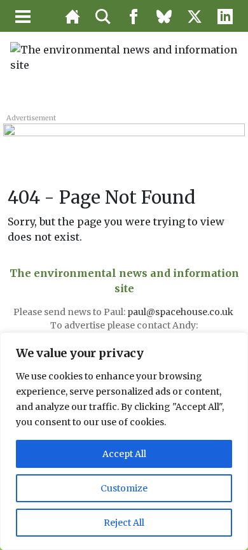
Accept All (124, 454)
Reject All (124, 522)
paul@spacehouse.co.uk (181, 312)
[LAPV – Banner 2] (123, 137)
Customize (124, 488)
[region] (124, 441)
